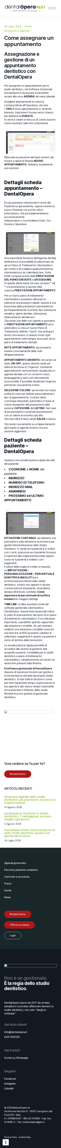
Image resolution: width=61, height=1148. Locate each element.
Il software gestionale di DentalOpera (28, 668)
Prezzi (7, 883)
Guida (28, 26)
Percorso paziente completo (21, 870)
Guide (7, 890)
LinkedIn (9, 1088)
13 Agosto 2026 (13, 807)
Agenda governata (15, 863)
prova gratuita (24, 693)
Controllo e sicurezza (16, 876)
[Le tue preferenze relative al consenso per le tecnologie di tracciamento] (6, 1142)
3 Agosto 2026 (12, 824)
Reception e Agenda (16, 30)
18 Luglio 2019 (12, 26)
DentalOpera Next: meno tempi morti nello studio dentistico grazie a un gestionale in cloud (29, 833)
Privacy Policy (10, 1137)
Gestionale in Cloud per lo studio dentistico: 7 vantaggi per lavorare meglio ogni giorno (27, 816)
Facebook (10, 1078)
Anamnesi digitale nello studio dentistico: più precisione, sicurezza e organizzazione (30, 799)
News (7, 897)
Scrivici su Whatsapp (16, 1057)
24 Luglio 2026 (12, 840)
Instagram (10, 1083)
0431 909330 (12, 1037)
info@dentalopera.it (15, 1032)
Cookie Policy (25, 1137)
